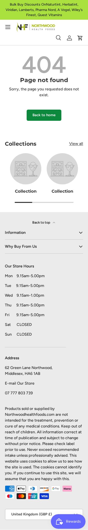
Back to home (44, 115)
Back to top (41, 222)
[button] (80, 38)
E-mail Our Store (19, 383)
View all (76, 143)
